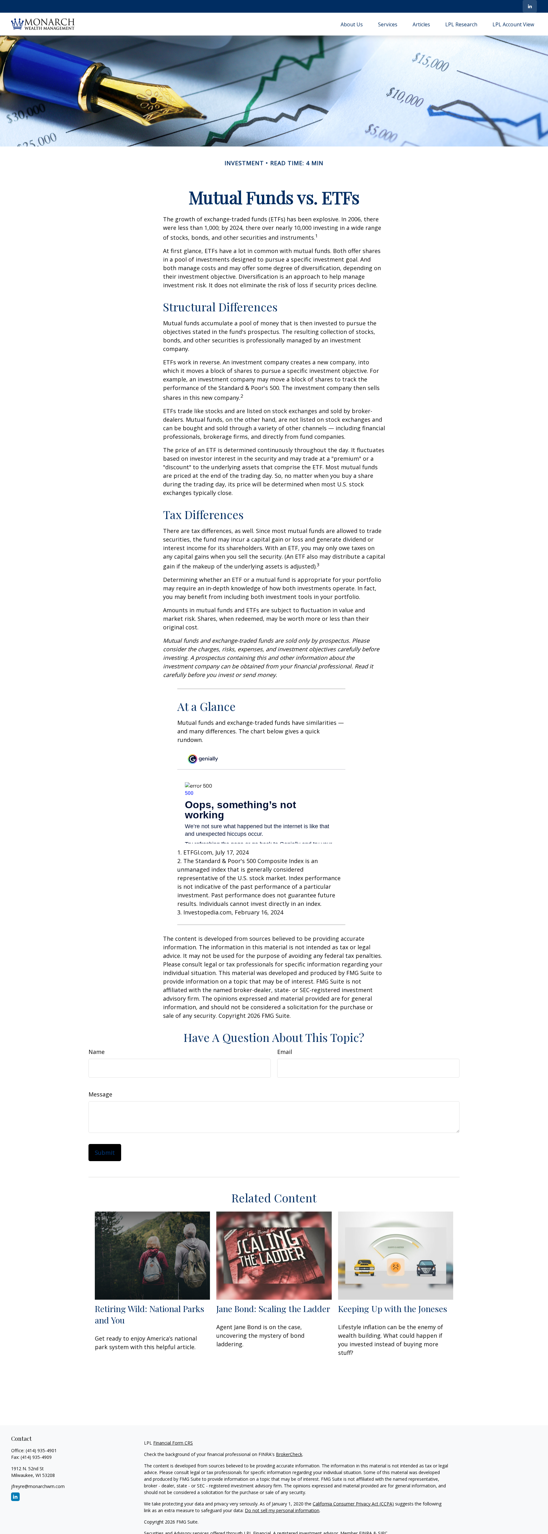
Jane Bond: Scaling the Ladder (273, 1308)
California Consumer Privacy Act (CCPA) (353, 1504)
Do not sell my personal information (282, 1510)
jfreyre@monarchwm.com (38, 1486)
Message (100, 1094)
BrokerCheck (289, 1454)
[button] (352, 24)
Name (96, 1052)
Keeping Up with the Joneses (392, 1308)
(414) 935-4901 (41, 1450)
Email (284, 1052)
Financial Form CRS (173, 1443)
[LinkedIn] (530, 6)
